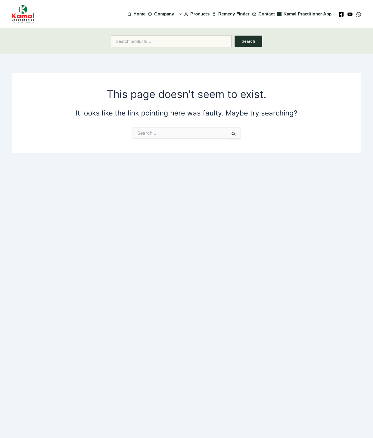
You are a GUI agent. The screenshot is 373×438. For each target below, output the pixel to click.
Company (164, 13)
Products (199, 13)
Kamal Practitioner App (308, 13)
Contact (266, 13)
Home (139, 13)
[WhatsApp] (358, 14)
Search (248, 41)
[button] (179, 14)
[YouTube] (350, 14)
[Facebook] (341, 14)
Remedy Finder (234, 13)
